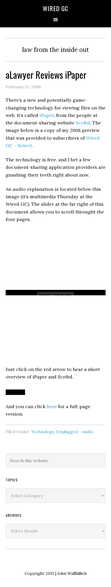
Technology (42, 431)
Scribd (83, 123)
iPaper (46, 115)
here (52, 406)
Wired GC (55, 8)
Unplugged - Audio (74, 431)
